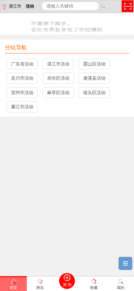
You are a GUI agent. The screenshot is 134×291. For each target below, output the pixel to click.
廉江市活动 (22, 106)
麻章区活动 (58, 92)
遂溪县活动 (94, 78)
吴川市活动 (22, 78)
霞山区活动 (94, 64)
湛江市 (15, 6)
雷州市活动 (22, 92)
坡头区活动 (94, 92)
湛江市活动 (58, 64)
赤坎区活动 (58, 78)
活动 (30, 6)
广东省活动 (22, 64)
